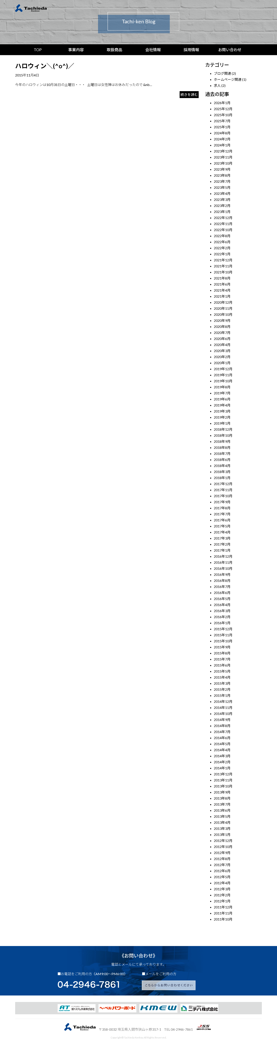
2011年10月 (223, 919)
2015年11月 (223, 635)
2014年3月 (222, 756)
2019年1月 (222, 423)
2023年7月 (222, 181)
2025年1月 (222, 127)
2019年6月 (222, 399)
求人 (217, 85)
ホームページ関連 (228, 79)
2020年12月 (223, 302)
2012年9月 (222, 853)
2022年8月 (222, 236)
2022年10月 (223, 230)
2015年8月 (222, 653)
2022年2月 (222, 248)
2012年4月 (222, 883)
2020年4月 (222, 345)
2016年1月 (222, 623)
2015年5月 (222, 671)
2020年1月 (222, 363)
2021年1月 (222, 296)
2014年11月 (223, 707)
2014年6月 (222, 738)
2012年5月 (222, 877)
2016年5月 (222, 599)
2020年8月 (222, 326)
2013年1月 (222, 834)
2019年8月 (222, 387)
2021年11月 (223, 266)
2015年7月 (222, 659)
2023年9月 (222, 169)
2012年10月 (223, 847)
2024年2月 (222, 139)
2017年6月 (222, 520)
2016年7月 (222, 586)
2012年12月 (223, 840)
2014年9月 (222, 720)
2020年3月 (222, 351)
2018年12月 (223, 429)
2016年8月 (222, 580)
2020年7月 (222, 332)
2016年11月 (223, 562)
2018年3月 (222, 472)
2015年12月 (223, 629)
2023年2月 (222, 205)
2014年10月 (223, 713)
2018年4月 (222, 466)
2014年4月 (222, 750)
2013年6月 (222, 810)
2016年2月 (222, 617)
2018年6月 (222, 459)
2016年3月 (222, 611)
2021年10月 (223, 272)
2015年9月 (222, 647)
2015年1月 (222, 695)
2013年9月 (222, 792)
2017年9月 (222, 502)
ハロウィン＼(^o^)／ (44, 66)
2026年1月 (222, 103)
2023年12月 (223, 151)
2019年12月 (223, 369)
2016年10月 (223, 568)
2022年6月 (222, 242)
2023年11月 (223, 157)
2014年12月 (223, 701)
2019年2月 (222, 417)
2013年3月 (222, 828)
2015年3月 (222, 683)
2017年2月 (222, 544)
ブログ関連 (222, 73)
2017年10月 (223, 496)
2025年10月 (223, 115)
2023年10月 (223, 163)
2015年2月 (222, 689)
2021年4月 (222, 290)
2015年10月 (223, 641)
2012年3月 (222, 889)
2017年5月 (222, 526)
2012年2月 (222, 895)
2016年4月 (222, 605)
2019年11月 (223, 375)
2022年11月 (223, 224)
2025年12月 (223, 109)
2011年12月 (223, 907)
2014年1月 (222, 768)
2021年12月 (223, 260)
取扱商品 (114, 49)
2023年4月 (222, 193)
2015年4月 (222, 677)
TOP (38, 49)
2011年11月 (223, 913)
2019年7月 (222, 393)
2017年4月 (222, 532)
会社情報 (153, 49)
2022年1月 (222, 254)
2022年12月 (223, 218)
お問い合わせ (230, 49)
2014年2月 (222, 762)
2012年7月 (222, 865)
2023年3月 (222, 199)
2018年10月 (223, 435)
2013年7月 (222, 804)
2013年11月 (223, 780)
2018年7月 (222, 453)
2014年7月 (222, 732)
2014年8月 (222, 726)
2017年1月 (222, 550)
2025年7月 (222, 121)
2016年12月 (223, 556)
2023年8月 (222, 175)
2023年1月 (222, 212)
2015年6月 (222, 665)
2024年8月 (222, 133)
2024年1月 (222, 145)
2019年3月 (222, 411)
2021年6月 (222, 284)
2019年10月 (223, 381)
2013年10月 (223, 786)
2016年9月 (222, 574)
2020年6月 (222, 339)
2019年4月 (222, 405)
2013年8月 (222, 798)
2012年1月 (222, 901)
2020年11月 (223, 308)
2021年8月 (222, 278)
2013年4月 (222, 822)
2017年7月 (222, 514)
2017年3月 (222, 538)
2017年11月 (223, 490)
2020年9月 (222, 320)
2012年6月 (222, 871)
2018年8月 (222, 447)
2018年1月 (222, 478)
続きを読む (189, 94)
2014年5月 (222, 744)
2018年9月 (222, 441)
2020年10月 (223, 314)
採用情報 (191, 49)
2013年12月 (223, 774)
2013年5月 (222, 816)
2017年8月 (222, 508)
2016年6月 (222, 593)
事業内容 (76, 49)
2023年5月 (222, 187)
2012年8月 (222, 859)
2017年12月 (223, 484)
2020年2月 (222, 357)
